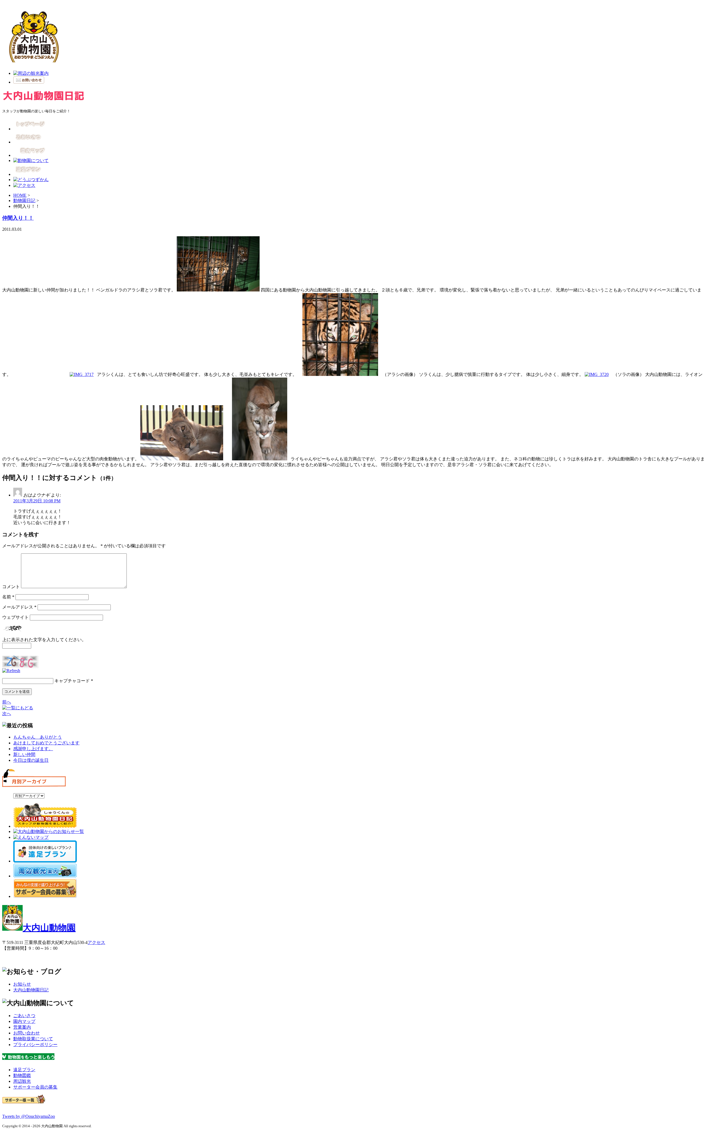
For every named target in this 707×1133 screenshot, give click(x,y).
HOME (20, 195)
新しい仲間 (24, 754)
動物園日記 (24, 200)
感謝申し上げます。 (33, 748)
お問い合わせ (26, 1033)
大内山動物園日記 (31, 990)
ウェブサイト (15, 617)
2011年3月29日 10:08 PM (36, 500)
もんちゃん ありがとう (37, 737)
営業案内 (22, 1027)
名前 (8, 597)
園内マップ (24, 1021)
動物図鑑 (22, 1075)
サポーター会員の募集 (35, 1087)
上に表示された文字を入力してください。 (44, 639)
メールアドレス (19, 607)
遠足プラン (24, 1069)
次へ (6, 713)
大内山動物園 (49, 928)
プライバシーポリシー (35, 1044)
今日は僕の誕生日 (31, 760)
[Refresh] (11, 670)
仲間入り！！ (18, 218)
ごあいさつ (24, 1015)
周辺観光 (22, 1081)
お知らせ (22, 984)
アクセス (96, 942)
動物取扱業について (33, 1038)
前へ (6, 702)
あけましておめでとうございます (46, 743)
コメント (11, 586)
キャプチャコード (72, 680)
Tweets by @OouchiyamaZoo (28, 1116)
